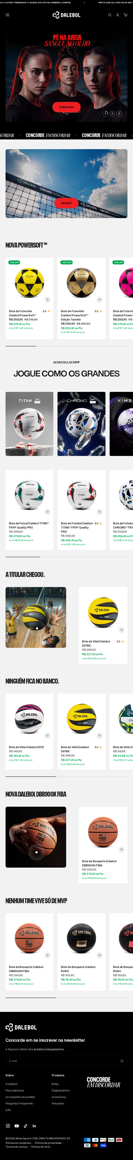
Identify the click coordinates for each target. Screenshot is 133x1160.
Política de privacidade (48, 1143)
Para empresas (15, 1090)
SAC (8, 1110)
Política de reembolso (18, 1143)
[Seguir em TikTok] (25, 1126)
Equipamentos (61, 1090)
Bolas (55, 1084)
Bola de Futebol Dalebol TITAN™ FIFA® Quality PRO (76, 527)
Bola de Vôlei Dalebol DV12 (26, 747)
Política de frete (40, 1147)
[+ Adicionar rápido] (47, 300)
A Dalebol (11, 1084)
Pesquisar (58, 1103)
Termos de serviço (17, 1147)
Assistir (66, 203)
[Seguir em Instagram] (8, 1126)
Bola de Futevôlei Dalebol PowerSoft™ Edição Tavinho (74, 315)
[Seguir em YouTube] (16, 1126)
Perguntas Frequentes (19, 1103)
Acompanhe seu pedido (20, 1097)
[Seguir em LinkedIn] (34, 1126)
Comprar (66, 107)
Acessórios (59, 1097)
